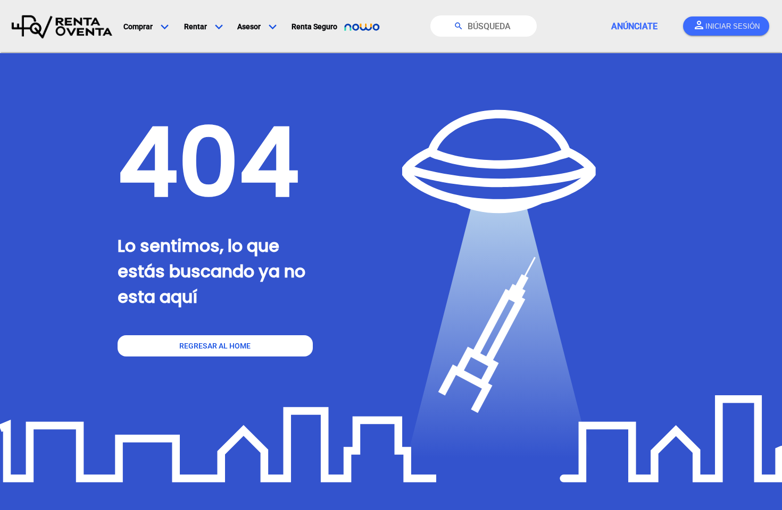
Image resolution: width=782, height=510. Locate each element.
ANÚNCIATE (634, 26)
